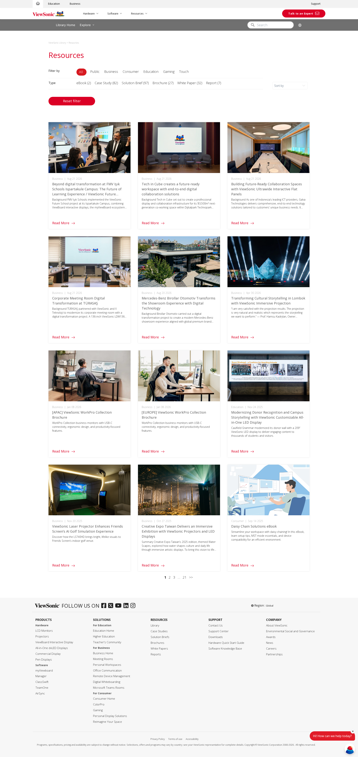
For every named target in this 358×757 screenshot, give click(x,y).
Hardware (89, 13)
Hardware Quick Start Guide (226, 643)
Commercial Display (48, 654)
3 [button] (174, 577)
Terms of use (175, 739)
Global (269, 605)
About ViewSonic (277, 625)
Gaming (98, 710)
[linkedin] (126, 606)
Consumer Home (104, 699)
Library (155, 625)
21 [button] (184, 577)
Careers (271, 648)
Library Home (65, 25)
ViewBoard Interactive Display (54, 642)
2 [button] (170, 577)
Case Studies (159, 631)
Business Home (103, 653)
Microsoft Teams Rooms (108, 688)
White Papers (159, 648)
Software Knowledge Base (225, 648)
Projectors (42, 636)
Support (316, 3)
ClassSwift (41, 682)
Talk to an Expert (300, 13)
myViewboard (44, 670)
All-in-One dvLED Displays (51, 648)
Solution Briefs (160, 637)
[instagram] (133, 606)
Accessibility (192, 739)
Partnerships (274, 654)
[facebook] (104, 606)
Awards (271, 637)
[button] (81, 72)
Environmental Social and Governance (290, 631)
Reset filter (72, 101)
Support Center (218, 631)
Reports (156, 654)
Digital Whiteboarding (106, 682)
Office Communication (107, 670)
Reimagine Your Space (107, 722)
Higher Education (104, 636)
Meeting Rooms (103, 659)
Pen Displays (43, 659)
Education (54, 3)
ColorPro (98, 704)
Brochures (157, 643)
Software (112, 13)
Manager (41, 676)
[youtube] (119, 606)
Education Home (103, 631)
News (269, 643)
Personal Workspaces (107, 665)
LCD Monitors (44, 631)
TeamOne (41, 688)
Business (75, 3)
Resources (137, 13)
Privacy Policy (157, 739)
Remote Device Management (111, 676)
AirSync (40, 693)
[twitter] (111, 606)
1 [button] (165, 577)
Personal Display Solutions (110, 716)
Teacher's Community (107, 642)
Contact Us (215, 625)
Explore (85, 25)
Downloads (215, 637)
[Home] (38, 3)
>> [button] (191, 577)
